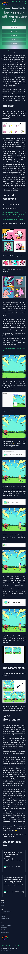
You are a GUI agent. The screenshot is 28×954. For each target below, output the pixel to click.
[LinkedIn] (13, 1)
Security (3, 929)
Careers (3, 916)
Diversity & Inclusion (6, 911)
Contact (3, 914)
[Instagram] (25, 1)
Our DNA (3, 903)
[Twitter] (19, 1)
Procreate (5, 118)
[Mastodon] (16, 1)
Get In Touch (14, 27)
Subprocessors (5, 932)
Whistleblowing (5, 918)
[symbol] (14, 938)
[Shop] (25, 3)
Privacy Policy (4, 927)
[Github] (22, 1)
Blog (2, 905)
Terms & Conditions (6, 925)
